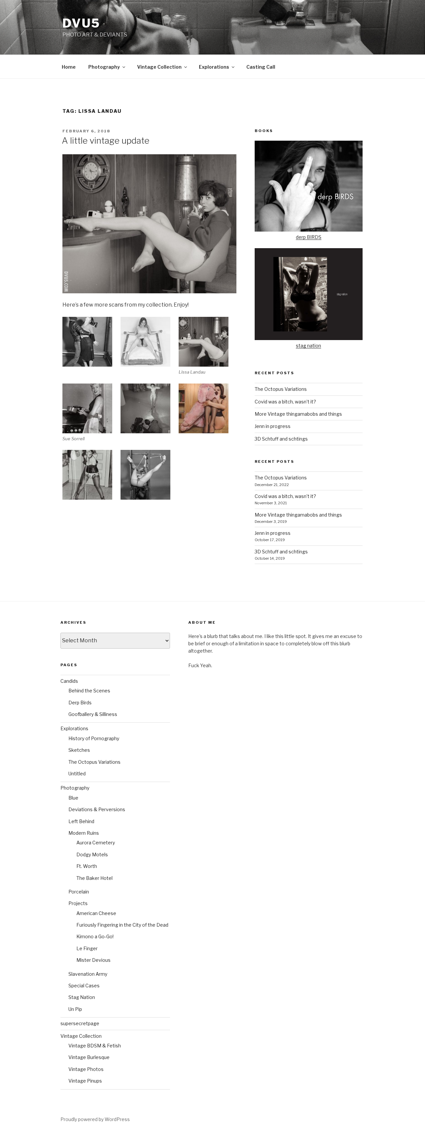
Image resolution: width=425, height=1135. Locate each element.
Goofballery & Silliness (92, 714)
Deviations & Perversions (96, 809)
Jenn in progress (273, 426)
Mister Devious (93, 960)
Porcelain (78, 891)
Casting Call (260, 67)
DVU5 (81, 23)
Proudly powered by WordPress (95, 1119)
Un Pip (75, 1009)
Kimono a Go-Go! (95, 936)
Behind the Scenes (89, 690)
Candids (69, 681)
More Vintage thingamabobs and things (298, 414)
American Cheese (96, 913)
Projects (78, 903)
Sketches (79, 750)
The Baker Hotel (94, 878)
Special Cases (84, 985)
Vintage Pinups (85, 1081)
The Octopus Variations (281, 389)
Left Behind (81, 821)
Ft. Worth (86, 866)
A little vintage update (105, 140)
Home (69, 67)
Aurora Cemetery (95, 842)
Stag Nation (81, 997)
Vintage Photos (86, 1069)
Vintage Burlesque (89, 1057)
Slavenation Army (87, 974)
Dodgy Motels (92, 854)
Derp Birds (80, 702)
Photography (104, 67)
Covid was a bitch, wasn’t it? (285, 401)
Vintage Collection (159, 67)
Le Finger (87, 948)
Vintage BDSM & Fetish (94, 1045)
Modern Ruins (83, 833)
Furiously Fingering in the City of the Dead (122, 925)
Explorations (214, 67)
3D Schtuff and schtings (281, 439)
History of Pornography (93, 738)
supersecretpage (79, 1023)
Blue (73, 798)
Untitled (77, 773)
